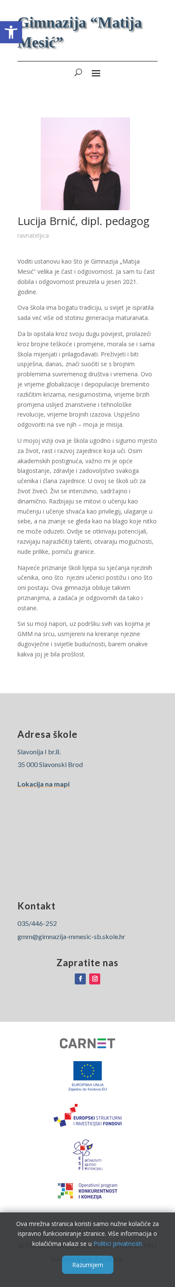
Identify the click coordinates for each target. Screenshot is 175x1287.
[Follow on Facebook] (80, 978)
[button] (11, 32)
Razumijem (87, 1265)
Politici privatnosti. (118, 1244)
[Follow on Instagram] (94, 978)
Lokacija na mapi (43, 784)
